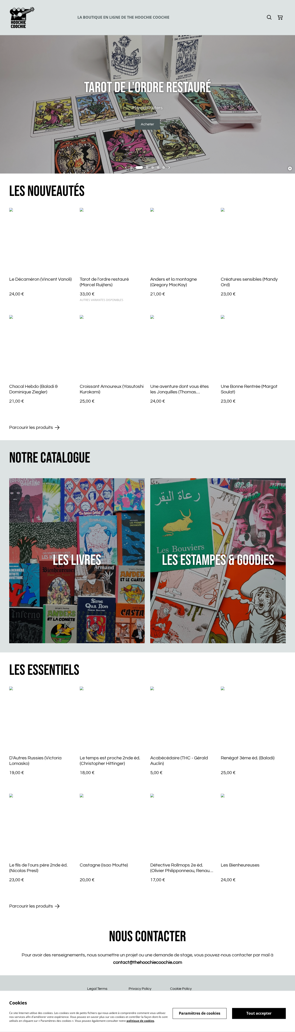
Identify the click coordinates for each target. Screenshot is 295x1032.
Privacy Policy (140, 989)
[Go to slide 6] (163, 167)
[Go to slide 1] (131, 167)
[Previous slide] (126, 167)
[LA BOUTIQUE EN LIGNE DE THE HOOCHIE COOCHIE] (22, 17)
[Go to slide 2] (139, 167)
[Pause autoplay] (290, 168)
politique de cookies (140, 1021)
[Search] (269, 17)
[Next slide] (169, 167)
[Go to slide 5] (158, 167)
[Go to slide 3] (147, 167)
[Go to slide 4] (152, 167)
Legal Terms (97, 989)
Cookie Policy (181, 989)
